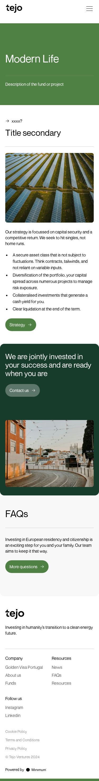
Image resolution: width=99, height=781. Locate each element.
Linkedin (12, 715)
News (57, 667)
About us (13, 675)
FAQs (57, 675)
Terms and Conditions (22, 740)
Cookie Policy (16, 731)
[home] (13, 8)
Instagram (14, 707)
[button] (88, 8)
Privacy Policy (16, 748)
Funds (10, 683)
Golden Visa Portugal (24, 667)
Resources (61, 683)
